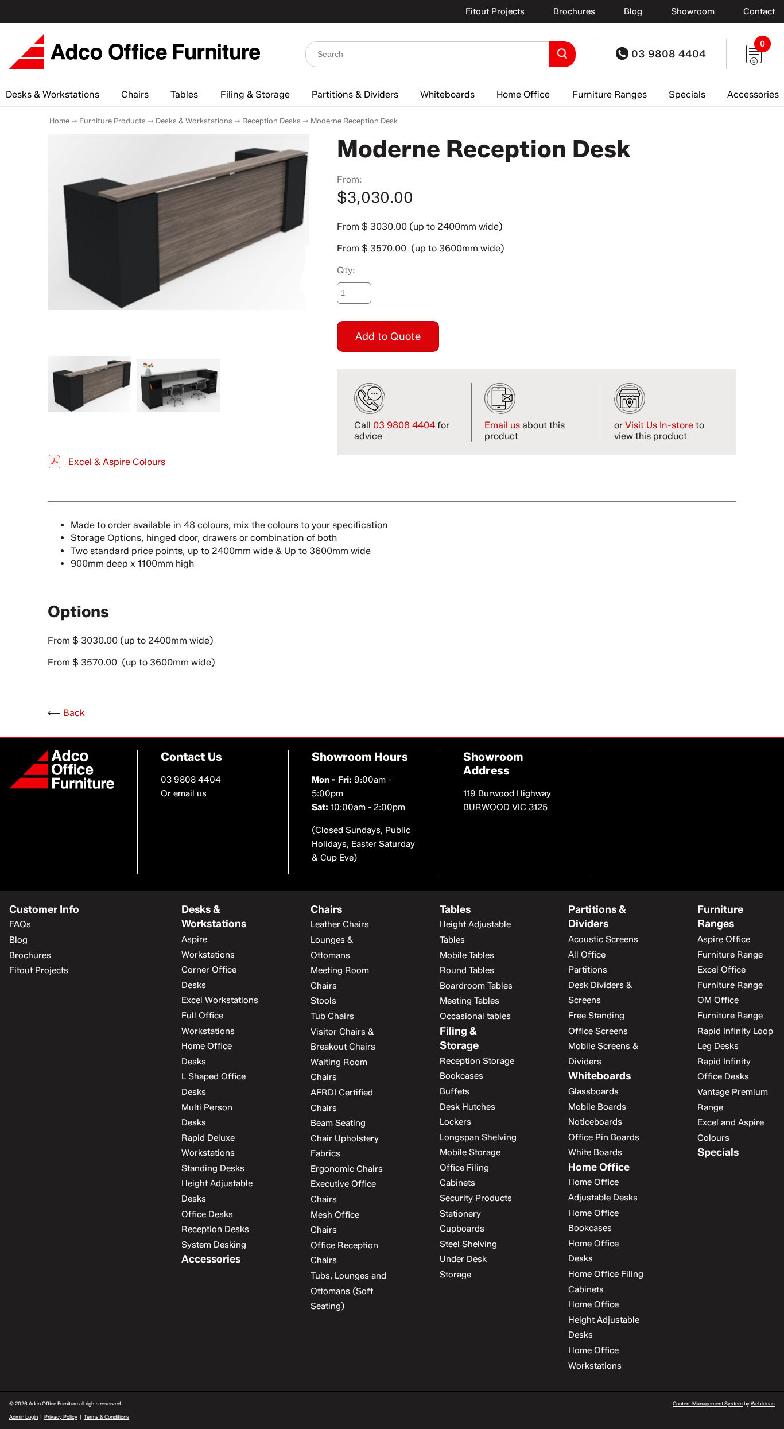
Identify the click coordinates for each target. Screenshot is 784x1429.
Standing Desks (212, 1168)
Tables (184, 94)
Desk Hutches (467, 1107)
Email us (502, 425)
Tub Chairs (332, 1016)
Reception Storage (477, 1061)
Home (59, 120)
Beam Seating (338, 1123)
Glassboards (593, 1091)
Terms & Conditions (106, 1416)
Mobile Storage (470, 1152)
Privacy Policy (60, 1416)
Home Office (523, 94)
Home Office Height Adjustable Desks (603, 1319)
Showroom (693, 11)
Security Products (476, 1198)
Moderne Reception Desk (354, 120)
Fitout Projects (495, 11)
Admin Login (23, 1416)
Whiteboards (447, 94)
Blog (633, 11)
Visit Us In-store (659, 425)
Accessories (753, 94)
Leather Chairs (340, 924)
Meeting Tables (469, 1001)
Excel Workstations (219, 1000)
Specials (687, 94)
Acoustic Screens (603, 939)
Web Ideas (763, 1403)
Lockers (455, 1122)
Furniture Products (112, 120)
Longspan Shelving (478, 1137)
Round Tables (467, 970)
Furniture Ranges (609, 94)
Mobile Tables (467, 955)
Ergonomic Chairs (347, 1169)
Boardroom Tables (476, 986)
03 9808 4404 (667, 54)
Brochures (574, 11)
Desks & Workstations (52, 94)
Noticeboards (595, 1122)
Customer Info (44, 909)
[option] (178, 222)
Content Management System (708, 1403)
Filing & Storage (255, 94)
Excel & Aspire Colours (116, 461)
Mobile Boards (597, 1107)
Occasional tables (475, 1016)
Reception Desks (271, 120)
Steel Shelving (468, 1244)
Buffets (454, 1091)
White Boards (595, 1152)
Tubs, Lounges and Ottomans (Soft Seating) (348, 1291)
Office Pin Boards (603, 1137)
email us (190, 793)
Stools (323, 1001)
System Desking (213, 1245)
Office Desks (207, 1214)
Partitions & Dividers (355, 94)
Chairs (135, 94)
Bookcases (461, 1076)
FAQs (20, 924)
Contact (759, 11)
